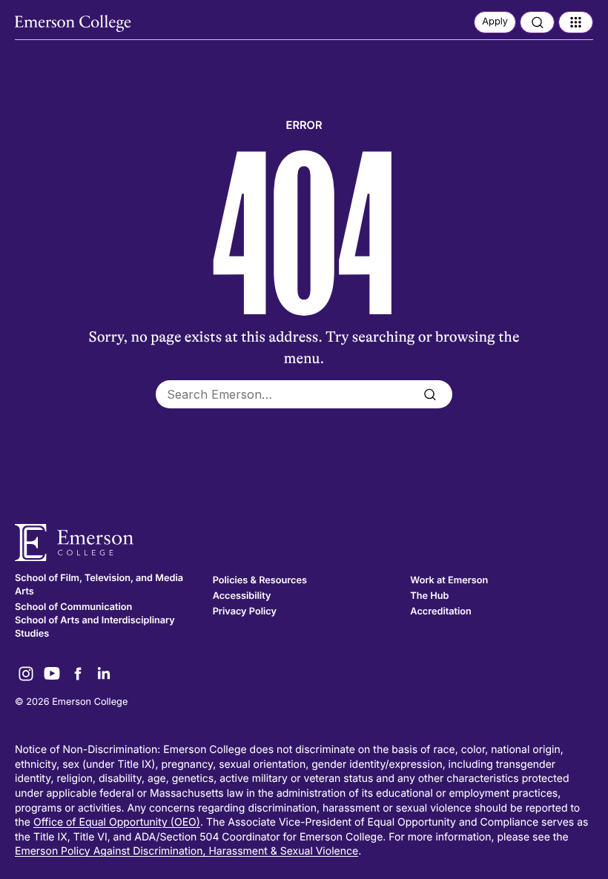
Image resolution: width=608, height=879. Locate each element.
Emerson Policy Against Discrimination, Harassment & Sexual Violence (186, 851)
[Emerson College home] (304, 543)
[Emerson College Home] (74, 24)
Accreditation (441, 611)
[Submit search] (429, 394)
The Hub (429, 596)
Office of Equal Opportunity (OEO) (116, 822)
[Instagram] (26, 674)
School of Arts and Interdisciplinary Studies (95, 627)
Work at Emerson (449, 580)
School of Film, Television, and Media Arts (99, 585)
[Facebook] (78, 674)
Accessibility (242, 596)
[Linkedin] (104, 674)
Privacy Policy (245, 611)
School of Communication (73, 607)
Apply (495, 21)
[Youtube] (52, 674)
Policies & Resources (260, 580)
